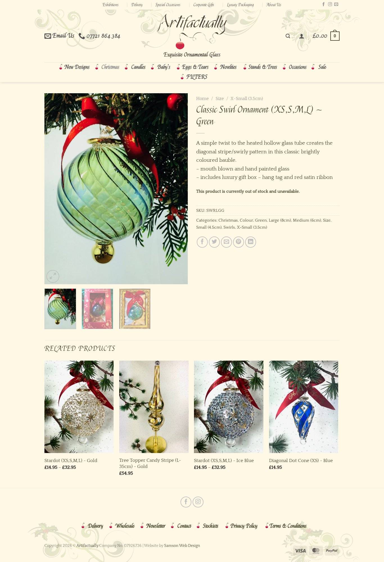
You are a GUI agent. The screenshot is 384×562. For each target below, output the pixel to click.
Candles (138, 67)
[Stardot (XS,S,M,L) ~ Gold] (79, 407)
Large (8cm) (280, 220)
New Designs (77, 67)
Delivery (137, 5)
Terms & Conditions (288, 526)
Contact (184, 526)
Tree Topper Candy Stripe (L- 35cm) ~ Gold (150, 463)
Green (261, 220)
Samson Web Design (182, 545)
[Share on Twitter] (214, 241)
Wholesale (124, 526)
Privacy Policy (244, 526)
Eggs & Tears (195, 67)
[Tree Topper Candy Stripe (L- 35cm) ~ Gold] (154, 407)
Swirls (229, 227)
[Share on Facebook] (202, 241)
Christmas (110, 67)
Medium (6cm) (307, 220)
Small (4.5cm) (209, 227)
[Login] (301, 36)
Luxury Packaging (240, 5)
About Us (273, 5)
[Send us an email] (336, 4)
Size (220, 98)
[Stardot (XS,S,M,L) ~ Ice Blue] (228, 407)
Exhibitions (111, 5)
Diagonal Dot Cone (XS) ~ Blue (301, 460)
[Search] (288, 36)
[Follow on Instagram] (330, 4)
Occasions (298, 67)
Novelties (228, 67)
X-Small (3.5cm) (247, 98)
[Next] (178, 189)
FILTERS (197, 77)
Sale (322, 67)
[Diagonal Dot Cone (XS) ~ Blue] (303, 407)
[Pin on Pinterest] (238, 241)
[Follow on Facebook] (324, 4)
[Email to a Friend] (226, 241)
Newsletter (155, 526)
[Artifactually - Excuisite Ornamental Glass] (192, 36)
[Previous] (54, 189)
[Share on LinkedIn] (250, 241)
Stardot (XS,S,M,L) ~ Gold (70, 460)
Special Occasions (167, 5)
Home (202, 98)
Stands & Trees (263, 67)
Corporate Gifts (203, 5)
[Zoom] (52, 276)
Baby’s (163, 67)
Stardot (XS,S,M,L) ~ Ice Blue (224, 460)
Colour (246, 220)
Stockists (210, 526)
